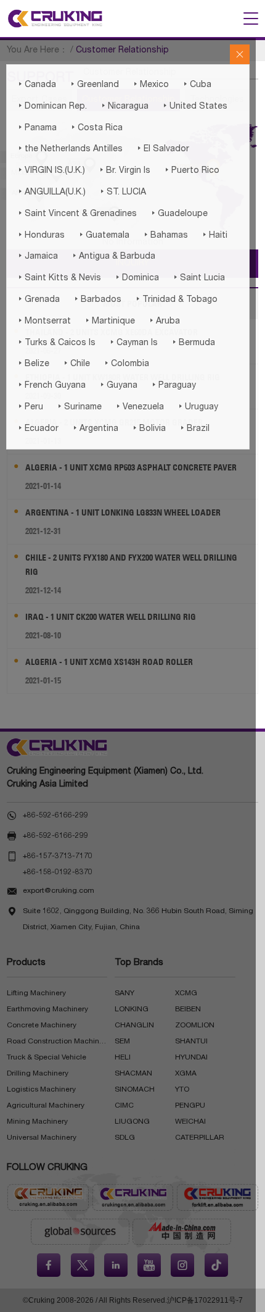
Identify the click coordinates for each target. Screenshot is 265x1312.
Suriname (78, 407)
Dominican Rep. (51, 106)
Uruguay (197, 407)
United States (194, 106)
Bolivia (148, 428)
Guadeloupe (178, 214)
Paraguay (173, 385)
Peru (29, 407)
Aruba (163, 321)
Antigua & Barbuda (112, 256)
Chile (76, 364)
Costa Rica (96, 128)
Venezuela (139, 407)
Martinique (109, 321)
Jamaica (37, 256)
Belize (32, 364)
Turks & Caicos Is (56, 343)
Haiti (213, 235)
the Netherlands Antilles (69, 149)
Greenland (93, 85)
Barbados (96, 299)
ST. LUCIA (122, 192)
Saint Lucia (198, 278)
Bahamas (165, 235)
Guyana (117, 385)
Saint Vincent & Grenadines (76, 214)
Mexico (150, 85)
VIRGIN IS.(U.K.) (50, 170)
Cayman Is (133, 343)
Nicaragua (124, 106)
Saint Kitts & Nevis (58, 278)
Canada (36, 85)
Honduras (40, 235)
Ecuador (37, 428)
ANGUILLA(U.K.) (51, 192)
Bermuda (192, 343)
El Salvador (162, 149)
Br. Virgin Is (123, 170)
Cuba (196, 85)
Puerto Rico (191, 170)
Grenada (38, 299)
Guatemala (103, 235)
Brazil (194, 428)
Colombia (125, 364)
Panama (36, 128)
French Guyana (51, 385)
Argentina (94, 428)
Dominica (136, 278)
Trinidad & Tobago (176, 299)
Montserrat (43, 321)
